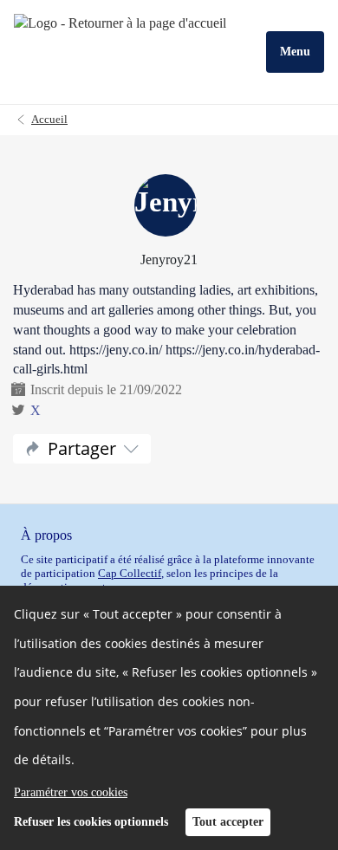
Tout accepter (227, 821)
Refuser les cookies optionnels (91, 821)
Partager (82, 448)
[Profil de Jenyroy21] (169, 207)
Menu (295, 51)
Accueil (49, 119)
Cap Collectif (129, 573)
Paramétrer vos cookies (70, 792)
